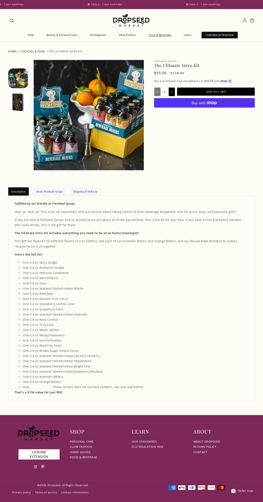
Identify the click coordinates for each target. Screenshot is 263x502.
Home (12, 51)
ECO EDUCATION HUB (147, 447)
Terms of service (46, 492)
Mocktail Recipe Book (40, 387)
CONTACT (200, 452)
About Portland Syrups (49, 191)
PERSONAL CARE (82, 441)
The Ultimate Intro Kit (65, 51)
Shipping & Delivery (85, 191)
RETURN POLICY (205, 447)
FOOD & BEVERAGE (83, 457)
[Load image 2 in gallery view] (18, 102)
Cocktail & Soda (33, 51)
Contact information (75, 492)
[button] (11, 20)
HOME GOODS (80, 452)
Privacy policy (21, 492)
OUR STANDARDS (144, 441)
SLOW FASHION (81, 447)
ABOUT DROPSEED (206, 441)
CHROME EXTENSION (39, 454)
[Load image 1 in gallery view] (18, 78)
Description (18, 191)
